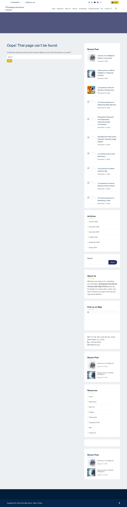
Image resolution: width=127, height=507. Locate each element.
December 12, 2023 (104, 189)
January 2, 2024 (103, 61)
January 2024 (93, 221)
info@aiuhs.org (30, 2)
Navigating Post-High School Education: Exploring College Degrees (107, 139)
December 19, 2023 (104, 127)
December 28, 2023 (104, 93)
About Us (68, 8)
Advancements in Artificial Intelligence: (105, 373)
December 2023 (94, 227)
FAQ (102, 8)
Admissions (60, 8)
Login (115, 2)
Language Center (93, 8)
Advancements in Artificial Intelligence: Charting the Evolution (106, 72)
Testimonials (83, 8)
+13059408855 (15, 2)
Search (90, 258)
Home (53, 8)
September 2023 (94, 242)
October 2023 (93, 237)
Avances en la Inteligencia (105, 363)
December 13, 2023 (104, 159)
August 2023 (93, 247)
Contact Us (108, 8)
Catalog (74, 8)
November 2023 (94, 232)
